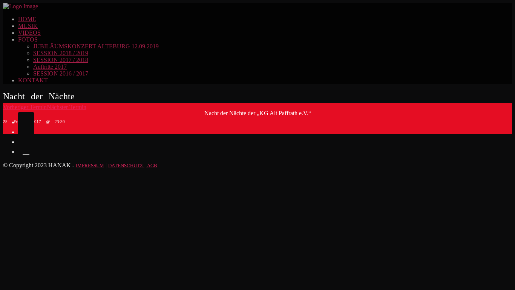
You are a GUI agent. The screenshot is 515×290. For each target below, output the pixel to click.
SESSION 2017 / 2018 (60, 60)
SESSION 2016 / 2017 (60, 73)
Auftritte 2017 (50, 66)
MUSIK (28, 26)
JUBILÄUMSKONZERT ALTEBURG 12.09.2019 (96, 46)
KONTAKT (33, 80)
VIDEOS (29, 32)
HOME (27, 19)
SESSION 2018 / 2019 (60, 53)
